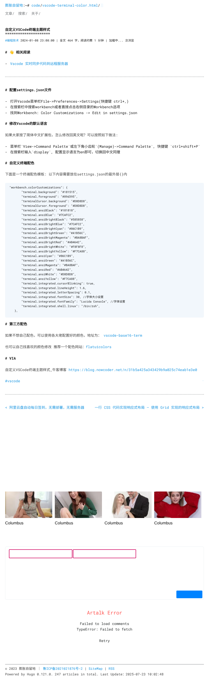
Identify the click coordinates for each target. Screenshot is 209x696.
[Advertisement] (104, 451)
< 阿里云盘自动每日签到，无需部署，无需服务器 (44, 407)
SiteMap (96, 668)
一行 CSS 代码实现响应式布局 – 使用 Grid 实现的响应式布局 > (149, 407)
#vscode (12, 380)
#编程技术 (12, 41)
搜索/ (22, 13)
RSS (111, 668)
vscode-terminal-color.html (70, 5)
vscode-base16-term (122, 335)
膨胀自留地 (14, 5)
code (36, 5)
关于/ (36, 13)
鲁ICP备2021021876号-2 (63, 668)
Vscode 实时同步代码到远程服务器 (39, 63)
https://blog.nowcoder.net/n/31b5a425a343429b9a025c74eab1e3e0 (133, 369)
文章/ (9, 13)
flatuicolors (98, 346)
